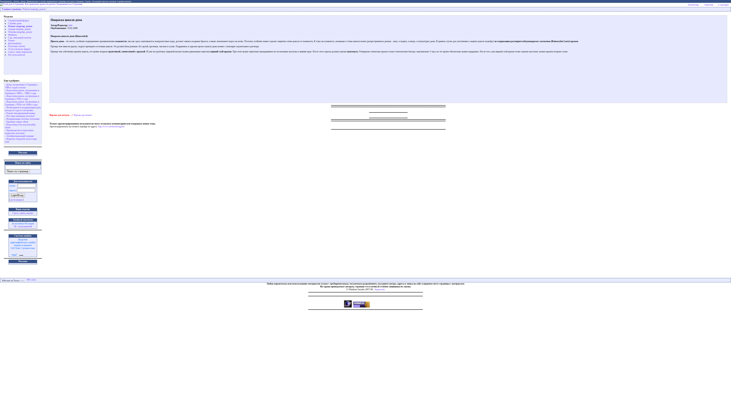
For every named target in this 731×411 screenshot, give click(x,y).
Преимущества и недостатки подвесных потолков (19, 132)
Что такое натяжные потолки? (20, 116)
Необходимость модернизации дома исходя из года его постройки (23, 109)
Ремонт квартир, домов (34, 9)
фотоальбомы (14, 43)
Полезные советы (16, 46)
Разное (11, 40)
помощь (695, 4)
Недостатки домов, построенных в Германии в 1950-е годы (22, 97)
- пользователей (23, 226)
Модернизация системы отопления (22, 119)
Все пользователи (16, 54)
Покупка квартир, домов (20, 32)
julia (70, 25)
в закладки (723, 4)
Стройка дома (15, 23)
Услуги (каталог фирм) (19, 49)
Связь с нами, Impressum (20, 52)
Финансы (12, 34)
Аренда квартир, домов (19, 29)
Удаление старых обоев (17, 121)
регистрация (16, 199)
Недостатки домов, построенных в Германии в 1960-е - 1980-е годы (22, 92)
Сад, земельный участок (19, 37)
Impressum (380, 289)
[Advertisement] (20, 64)
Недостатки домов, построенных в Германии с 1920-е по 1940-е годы (22, 103)
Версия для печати (83, 115)
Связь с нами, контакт (22, 213)
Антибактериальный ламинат (20, 136)
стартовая (708, 4)
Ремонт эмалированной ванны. (21, 113)
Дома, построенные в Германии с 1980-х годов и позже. (21, 86)
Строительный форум (18, 20)
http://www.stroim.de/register (111, 126)
